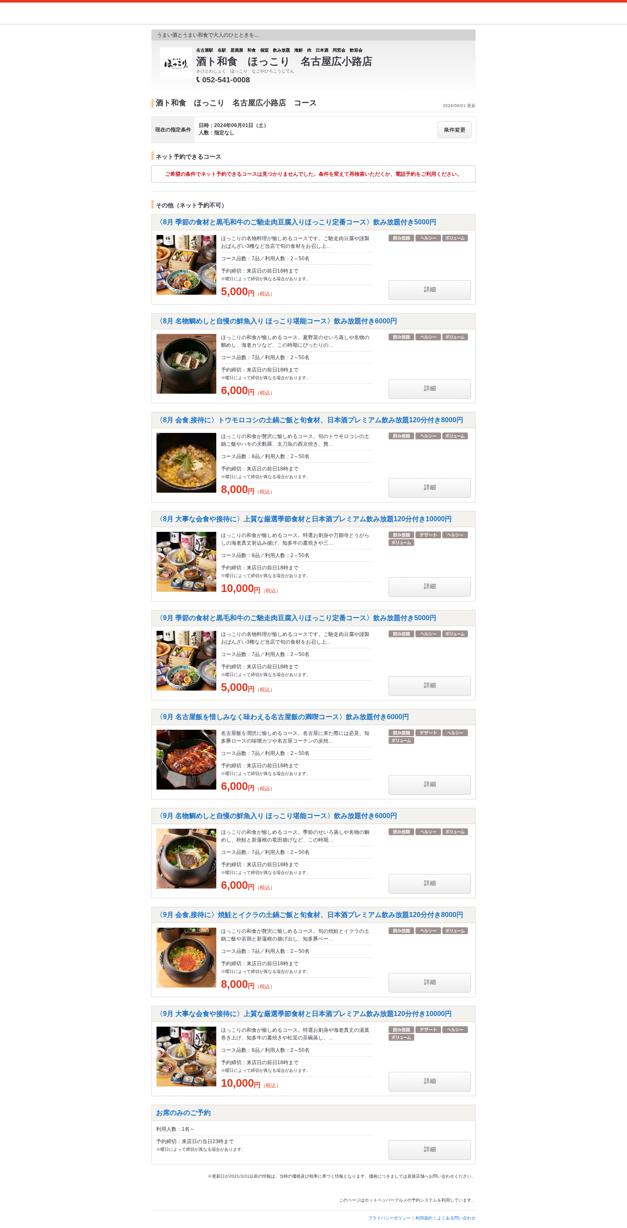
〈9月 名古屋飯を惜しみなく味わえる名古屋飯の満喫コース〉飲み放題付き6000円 (282, 716)
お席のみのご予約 (183, 1112)
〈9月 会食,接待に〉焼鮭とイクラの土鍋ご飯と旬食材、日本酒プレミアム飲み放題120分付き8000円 (309, 914)
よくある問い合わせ (456, 1218)
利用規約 (424, 1218)
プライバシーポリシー (389, 1218)
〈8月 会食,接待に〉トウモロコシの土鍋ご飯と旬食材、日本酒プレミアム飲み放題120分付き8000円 (309, 420)
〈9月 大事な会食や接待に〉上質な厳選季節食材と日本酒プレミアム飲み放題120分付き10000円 (304, 1013)
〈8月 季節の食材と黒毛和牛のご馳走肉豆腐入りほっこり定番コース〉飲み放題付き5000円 (296, 222)
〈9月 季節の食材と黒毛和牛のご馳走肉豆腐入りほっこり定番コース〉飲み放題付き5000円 (296, 617)
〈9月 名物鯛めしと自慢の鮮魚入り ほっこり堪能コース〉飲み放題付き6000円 (276, 815)
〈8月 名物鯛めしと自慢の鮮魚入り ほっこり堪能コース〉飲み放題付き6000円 (276, 321)
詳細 (430, 289)
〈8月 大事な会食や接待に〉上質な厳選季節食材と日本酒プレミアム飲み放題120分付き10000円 (304, 519)
